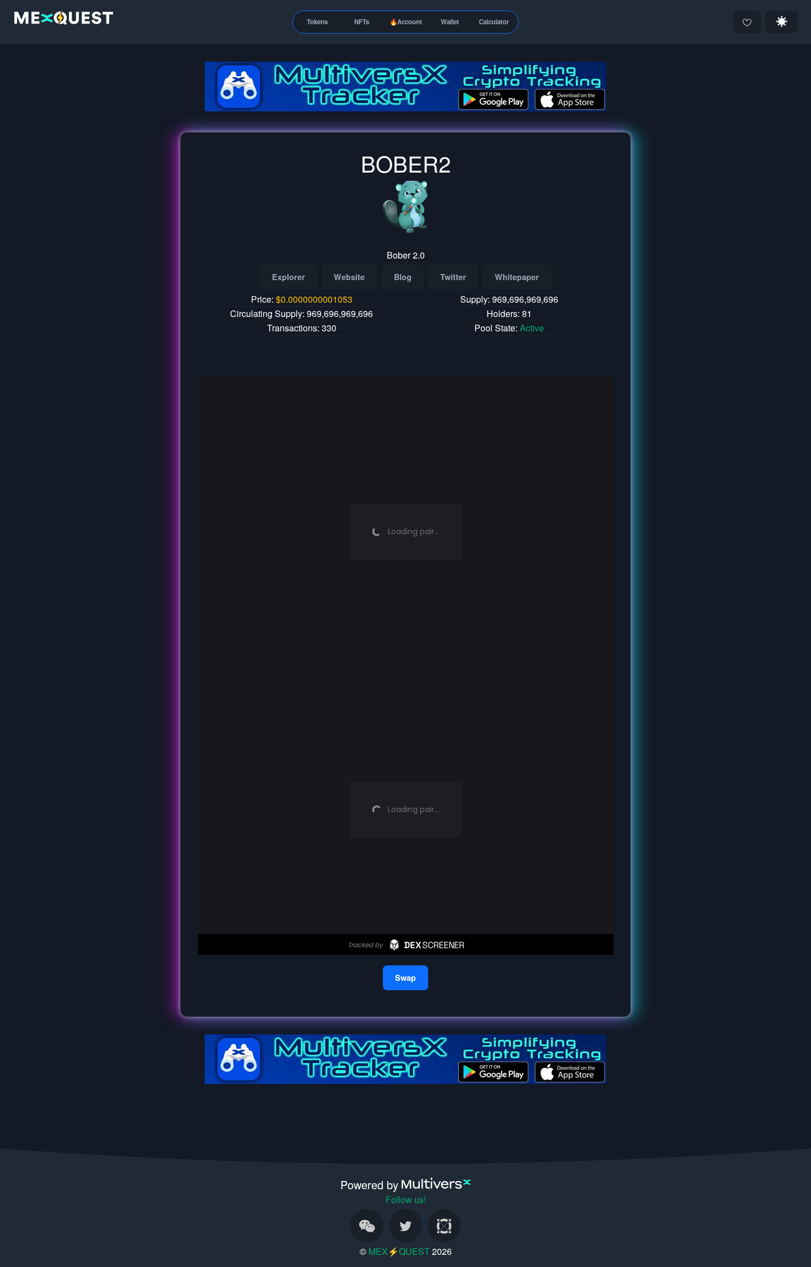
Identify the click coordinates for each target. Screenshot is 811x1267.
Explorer (288, 276)
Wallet (450, 21)
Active (532, 327)
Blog (403, 276)
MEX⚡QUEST (399, 1251)
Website (349, 276)
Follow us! (406, 1199)
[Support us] (747, 22)
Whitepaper (517, 276)
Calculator (494, 21)
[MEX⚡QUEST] (61, 20)
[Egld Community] (444, 1225)
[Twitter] (405, 1225)
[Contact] (366, 1225)
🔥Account (406, 21)
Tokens (317, 21)
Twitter (453, 276)
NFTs (361, 21)
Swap (405, 977)
